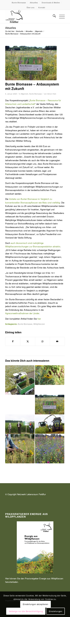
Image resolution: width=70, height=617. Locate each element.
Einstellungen (55, 611)
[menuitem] (19, 2)
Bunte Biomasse (19, 2)
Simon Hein (51, 94)
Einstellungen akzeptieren (35, 604)
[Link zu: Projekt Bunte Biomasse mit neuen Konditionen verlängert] (20, 449)
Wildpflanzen (39, 324)
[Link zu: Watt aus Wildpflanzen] (49, 424)
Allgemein (24, 94)
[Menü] (60, 16)
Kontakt (41, 7)
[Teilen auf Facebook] (12, 341)
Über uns (30, 7)
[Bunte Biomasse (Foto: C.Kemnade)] (31, 63)
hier (39, 318)
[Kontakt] (29, 16)
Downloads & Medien (51, 2)
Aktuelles (34, 2)
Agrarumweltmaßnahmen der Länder (22, 313)
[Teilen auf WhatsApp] (42, 341)
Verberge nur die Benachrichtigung (26, 611)
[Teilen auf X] (27, 341)
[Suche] (52, 16)
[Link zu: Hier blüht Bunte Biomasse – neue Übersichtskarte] (49, 404)
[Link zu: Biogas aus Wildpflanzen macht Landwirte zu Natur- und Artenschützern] (20, 404)
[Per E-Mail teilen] (57, 341)
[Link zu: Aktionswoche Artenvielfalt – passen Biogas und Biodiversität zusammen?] (49, 375)
